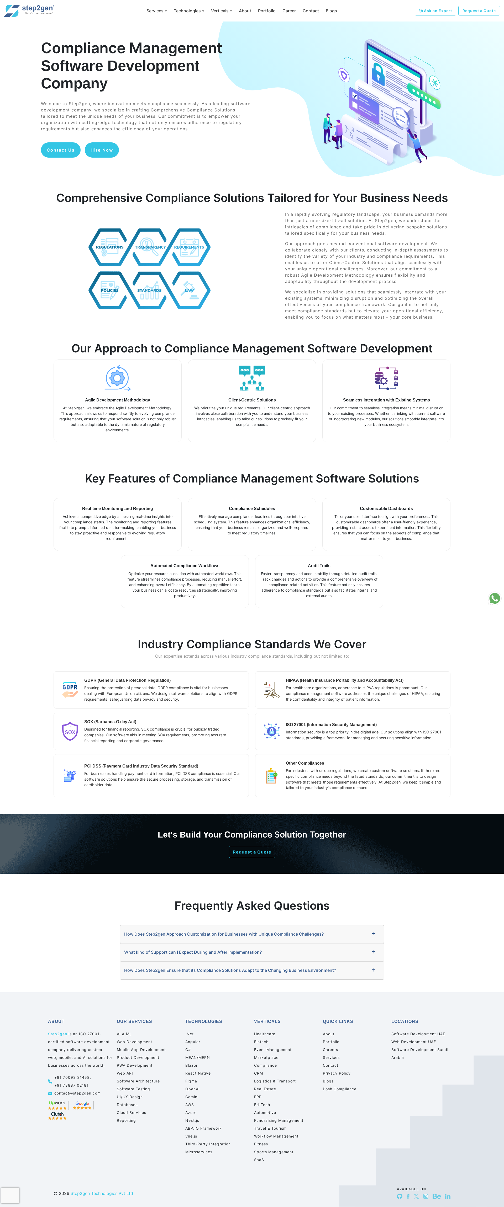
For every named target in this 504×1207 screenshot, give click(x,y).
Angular (192, 1041)
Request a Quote (479, 10)
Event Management (273, 1049)
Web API (125, 1073)
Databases (127, 1104)
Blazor (191, 1065)
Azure (191, 1112)
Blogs (331, 10)
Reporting (126, 1120)
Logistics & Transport (275, 1081)
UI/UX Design (130, 1097)
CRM (258, 1073)
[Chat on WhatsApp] (495, 598)
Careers (330, 1049)
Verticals (220, 10)
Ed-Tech (262, 1104)
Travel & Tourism (270, 1128)
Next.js (192, 1120)
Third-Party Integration (208, 1144)
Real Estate (265, 1089)
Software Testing (133, 1089)
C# (188, 1049)
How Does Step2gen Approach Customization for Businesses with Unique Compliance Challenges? (224, 934)
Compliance (265, 1065)
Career (289, 10)
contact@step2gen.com (77, 1093)
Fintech (261, 1041)
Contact (311, 10)
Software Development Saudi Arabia (419, 1053)
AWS (189, 1104)
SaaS (259, 1159)
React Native (198, 1073)
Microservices (198, 1152)
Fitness (261, 1144)
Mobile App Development (141, 1049)
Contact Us (61, 150)
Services (155, 10)
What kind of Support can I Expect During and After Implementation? (193, 952)
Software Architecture (138, 1081)
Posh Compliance (339, 1089)
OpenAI (192, 1089)
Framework (203, 1128)
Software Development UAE (418, 1034)
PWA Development (135, 1065)
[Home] (34, 10)
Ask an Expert (437, 10)
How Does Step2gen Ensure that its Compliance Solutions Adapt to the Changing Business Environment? (230, 970)
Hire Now (102, 150)
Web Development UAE (413, 1041)
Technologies (187, 10)
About (245, 10)
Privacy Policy (337, 1073)
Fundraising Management (278, 1120)
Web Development (134, 1041)
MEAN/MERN (197, 1057)
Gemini (191, 1097)
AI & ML (124, 1034)
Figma (191, 1081)
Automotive (265, 1112)
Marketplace (266, 1057)
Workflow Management (276, 1136)
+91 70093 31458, (73, 1077)
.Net (189, 1034)
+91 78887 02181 (71, 1085)
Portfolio (267, 10)
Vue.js (191, 1136)
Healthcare (264, 1034)
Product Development (138, 1057)
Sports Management (273, 1152)
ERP (258, 1097)
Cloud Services (131, 1112)
